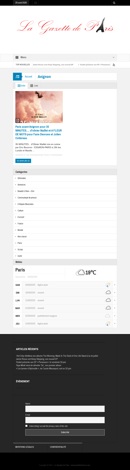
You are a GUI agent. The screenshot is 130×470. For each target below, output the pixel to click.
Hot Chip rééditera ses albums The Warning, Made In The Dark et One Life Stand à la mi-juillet (57, 355)
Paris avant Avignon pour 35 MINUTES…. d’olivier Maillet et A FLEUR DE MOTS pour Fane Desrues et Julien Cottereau (38, 132)
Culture (20, 210)
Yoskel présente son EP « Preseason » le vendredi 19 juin (96, 65)
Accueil (28, 76)
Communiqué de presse (27, 197)
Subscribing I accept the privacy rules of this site (48, 426)
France (20, 223)
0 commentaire (55, 155)
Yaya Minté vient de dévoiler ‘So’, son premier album (38, 365)
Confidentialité (58, 447)
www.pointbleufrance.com (80, 465)
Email (27, 415)
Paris (20, 243)
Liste (36, 85)
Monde (20, 230)
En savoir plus (22, 161)
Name (27, 403)
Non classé (22, 236)
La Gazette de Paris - (62, 465)
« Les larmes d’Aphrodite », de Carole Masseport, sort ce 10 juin (43, 368)
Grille (23, 85)
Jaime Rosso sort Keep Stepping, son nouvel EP (46, 65)
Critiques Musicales (25, 204)
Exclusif (21, 217)
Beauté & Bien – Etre (26, 191)
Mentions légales (24, 447)
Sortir (20, 256)
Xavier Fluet (43, 155)
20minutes (22, 178)
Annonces (22, 184)
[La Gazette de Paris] (65, 28)
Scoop (20, 249)
